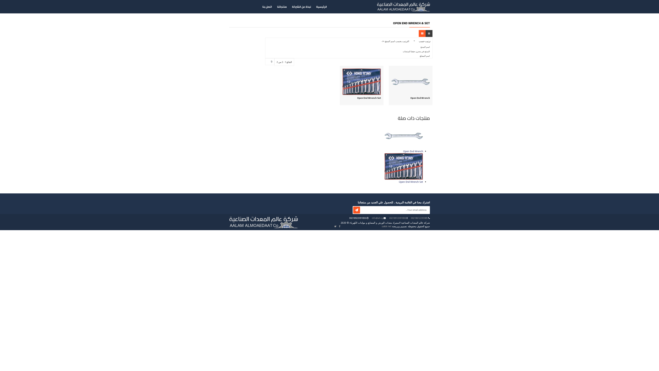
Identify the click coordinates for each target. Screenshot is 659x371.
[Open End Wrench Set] (361, 81)
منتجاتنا (282, 6)
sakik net (386, 226)
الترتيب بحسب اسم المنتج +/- (395, 41)
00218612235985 (419, 218)
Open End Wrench (420, 98)
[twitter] (335, 226)
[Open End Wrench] (410, 81)
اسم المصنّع (425, 55)
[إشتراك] (356, 210)
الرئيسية (321, 6)
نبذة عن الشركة (301, 6)
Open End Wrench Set (369, 98)
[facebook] (339, 226)
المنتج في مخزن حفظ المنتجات (416, 51)
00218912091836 (397, 218)
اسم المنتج (425, 47)
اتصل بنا (267, 6)
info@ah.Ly (377, 218)
